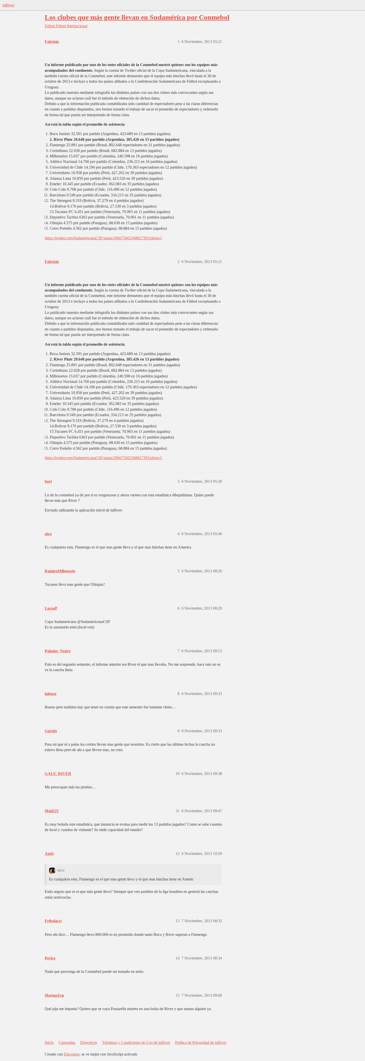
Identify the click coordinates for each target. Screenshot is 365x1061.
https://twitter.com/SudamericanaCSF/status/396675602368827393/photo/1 (103, 238)
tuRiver (8, 5)
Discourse (71, 1054)
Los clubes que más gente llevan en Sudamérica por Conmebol (137, 17)
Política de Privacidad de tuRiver (200, 1042)
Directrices (88, 1042)
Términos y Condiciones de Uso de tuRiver (136, 1042)
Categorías (67, 1042)
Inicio (49, 1042)
